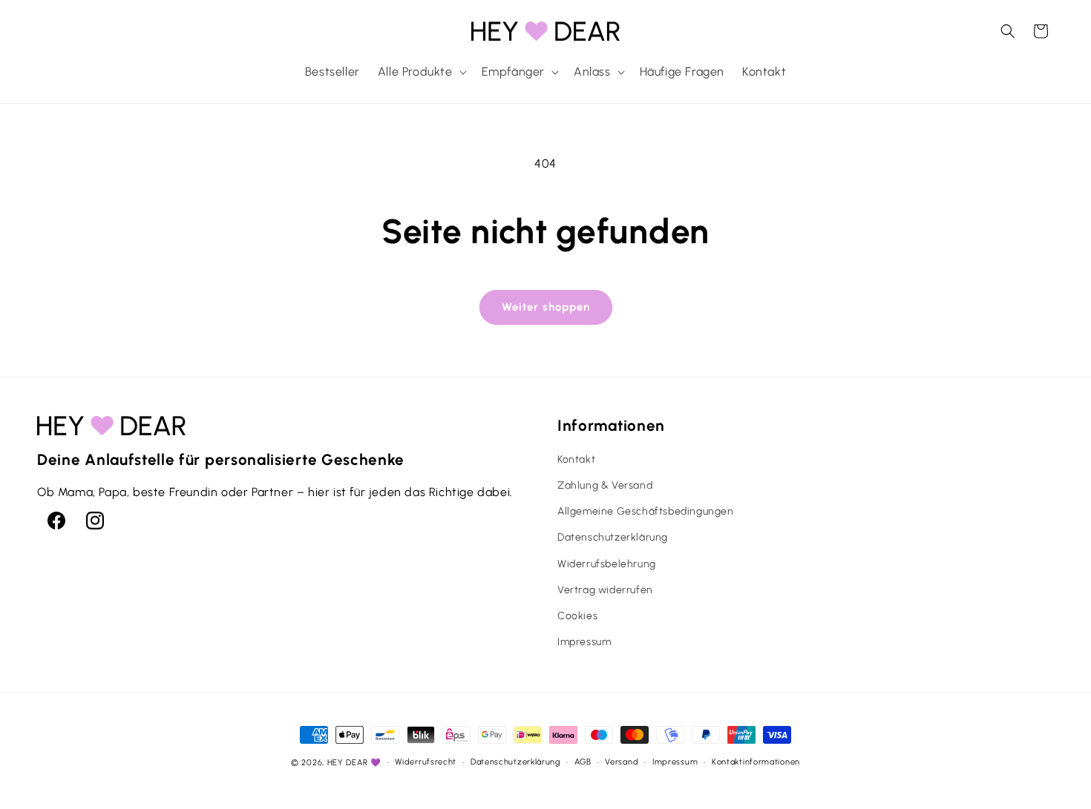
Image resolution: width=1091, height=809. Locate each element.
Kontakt (576, 459)
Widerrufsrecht (425, 762)
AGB (583, 762)
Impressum (584, 641)
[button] (421, 72)
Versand (621, 762)
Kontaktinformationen (756, 762)
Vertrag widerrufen (605, 590)
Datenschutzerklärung (612, 537)
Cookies (577, 616)
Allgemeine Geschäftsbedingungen (645, 511)
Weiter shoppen (546, 307)
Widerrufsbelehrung (606, 564)
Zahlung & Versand (604, 485)
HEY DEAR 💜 (354, 762)
